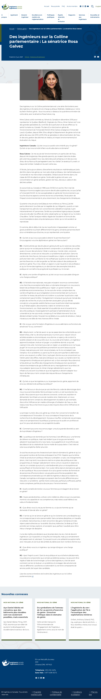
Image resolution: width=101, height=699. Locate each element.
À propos (4, 16)
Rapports (71, 15)
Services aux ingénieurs (83, 17)
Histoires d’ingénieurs (37, 57)
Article (27, 57)
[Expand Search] (92, 6)
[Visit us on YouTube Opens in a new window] (88, 6)
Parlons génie (22, 29)
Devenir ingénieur (24, 16)
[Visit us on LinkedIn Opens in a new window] (85, 6)
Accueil (11, 29)
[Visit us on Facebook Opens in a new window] (80, 6)
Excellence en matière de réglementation (37, 17)
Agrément (14, 15)
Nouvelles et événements (94, 16)
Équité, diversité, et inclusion (61, 18)
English (98, 6)
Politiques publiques (50, 16)
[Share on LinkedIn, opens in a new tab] (95, 56)
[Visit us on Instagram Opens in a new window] (83, 6)
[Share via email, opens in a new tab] (98, 56)
